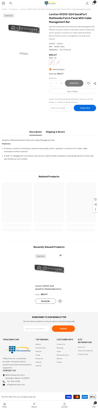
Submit (63, 328)
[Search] (10, 3)
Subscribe (85, 108)
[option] (23, 28)
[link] (16, 225)
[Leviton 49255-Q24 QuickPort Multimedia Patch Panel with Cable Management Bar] (49, 268)
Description (35, 131)
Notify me (45, 301)
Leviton (60, 43)
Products (13, 9)
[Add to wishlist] (88, 83)
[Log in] (87, 3)
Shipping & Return (55, 131)
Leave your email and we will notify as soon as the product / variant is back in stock (71, 100)
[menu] (3, 3)
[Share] (94, 83)
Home (4, 9)
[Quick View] (60, 255)
